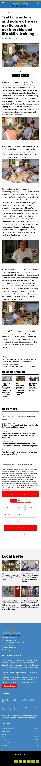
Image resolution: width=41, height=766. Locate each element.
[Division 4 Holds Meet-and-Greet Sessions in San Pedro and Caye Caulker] (7, 378)
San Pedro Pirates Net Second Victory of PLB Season (11, 577)
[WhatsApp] (27, 75)
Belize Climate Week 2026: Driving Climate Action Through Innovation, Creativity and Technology (19, 435)
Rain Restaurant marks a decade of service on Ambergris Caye (20, 389)
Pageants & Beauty (7, 442)
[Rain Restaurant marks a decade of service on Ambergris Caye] (20, 378)
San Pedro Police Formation (23, 362)
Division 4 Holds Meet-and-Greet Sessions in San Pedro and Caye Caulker (6, 390)
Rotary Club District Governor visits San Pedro (34, 387)
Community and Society (10, 13)
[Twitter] (18, 75)
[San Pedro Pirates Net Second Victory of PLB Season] (11, 565)
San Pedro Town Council (11, 364)
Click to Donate (10, 686)
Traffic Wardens (30, 366)
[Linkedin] (24, 761)
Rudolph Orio (7, 362)
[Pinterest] (23, 75)
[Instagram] (20, 761)
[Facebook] (14, 75)
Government (6, 431)
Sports (4, 415)
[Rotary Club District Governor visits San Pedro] (34, 378)
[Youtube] (37, 761)
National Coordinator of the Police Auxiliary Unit (19, 359)
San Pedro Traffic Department (13, 366)
